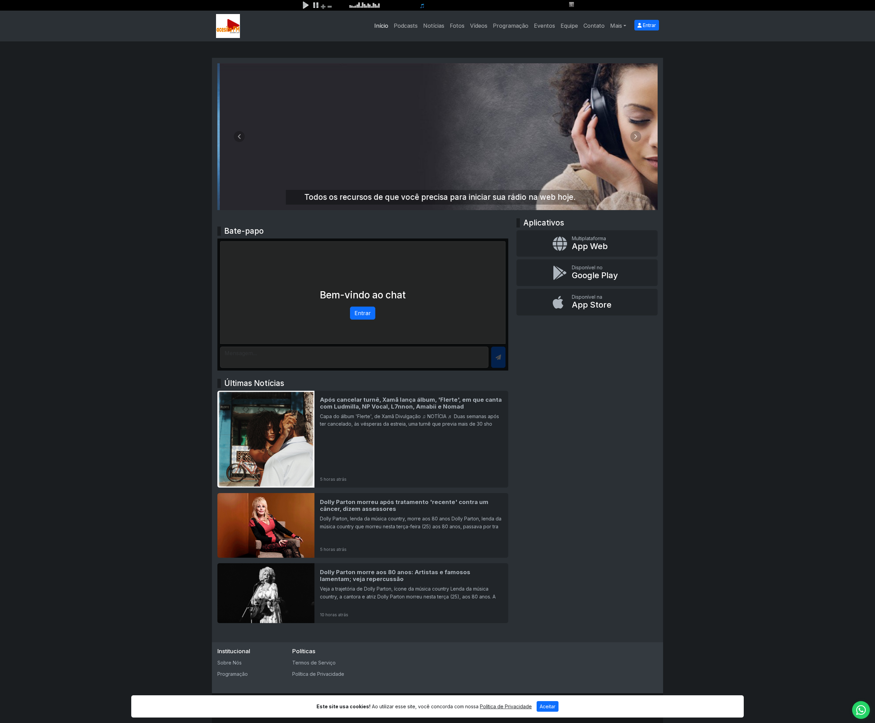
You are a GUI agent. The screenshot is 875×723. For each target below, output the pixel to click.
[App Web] (587, 243)
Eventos (544, 25)
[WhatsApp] (861, 710)
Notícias (433, 25)
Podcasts (406, 25)
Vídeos (478, 25)
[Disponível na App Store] (587, 302)
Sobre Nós (229, 663)
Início (381, 25)
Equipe (569, 25)
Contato (594, 25)
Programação (510, 25)
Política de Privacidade (318, 674)
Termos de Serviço (314, 663)
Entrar (649, 25)
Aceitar (547, 706)
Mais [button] (616, 25)
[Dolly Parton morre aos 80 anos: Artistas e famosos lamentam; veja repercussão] (362, 593)
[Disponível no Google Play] (587, 272)
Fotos (457, 25)
